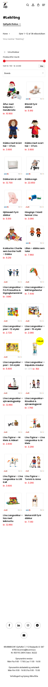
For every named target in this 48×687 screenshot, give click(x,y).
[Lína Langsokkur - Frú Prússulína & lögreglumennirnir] (13, 273)
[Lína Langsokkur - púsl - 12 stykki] (13, 312)
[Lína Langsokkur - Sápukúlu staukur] (35, 348)
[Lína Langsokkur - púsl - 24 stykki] (13, 348)
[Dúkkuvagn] (35, 165)
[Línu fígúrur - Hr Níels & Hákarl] (13, 423)
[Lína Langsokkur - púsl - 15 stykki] (35, 312)
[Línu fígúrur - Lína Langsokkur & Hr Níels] (35, 423)
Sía (41, 66)
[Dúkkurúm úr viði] (13, 165)
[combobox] (12, 24)
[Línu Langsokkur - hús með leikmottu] (13, 501)
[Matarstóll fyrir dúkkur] (35, 501)
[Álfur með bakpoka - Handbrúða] (13, 90)
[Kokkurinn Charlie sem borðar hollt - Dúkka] (13, 234)
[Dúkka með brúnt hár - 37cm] (13, 129)
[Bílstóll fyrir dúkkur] (35, 90)
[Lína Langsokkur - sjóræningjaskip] (13, 384)
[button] (43, 5)
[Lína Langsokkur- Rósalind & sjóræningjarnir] (35, 384)
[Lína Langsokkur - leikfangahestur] (35, 273)
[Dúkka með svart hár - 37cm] (35, 129)
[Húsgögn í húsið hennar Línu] (35, 198)
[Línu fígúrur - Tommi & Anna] (35, 462)
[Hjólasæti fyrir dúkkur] (13, 198)
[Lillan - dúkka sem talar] (35, 234)
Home (5, 34)
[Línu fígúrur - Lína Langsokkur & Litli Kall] (13, 462)
